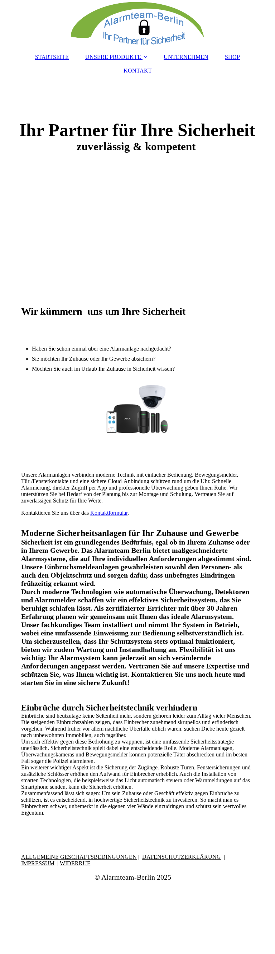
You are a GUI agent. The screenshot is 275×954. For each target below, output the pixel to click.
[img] (137, 23)
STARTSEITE (52, 57)
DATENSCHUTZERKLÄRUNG (181, 857)
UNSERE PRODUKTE (113, 57)
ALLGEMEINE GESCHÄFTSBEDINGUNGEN (79, 857)
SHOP (232, 57)
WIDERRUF (75, 863)
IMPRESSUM (37, 863)
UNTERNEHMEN (186, 57)
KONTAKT (138, 71)
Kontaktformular (108, 513)
